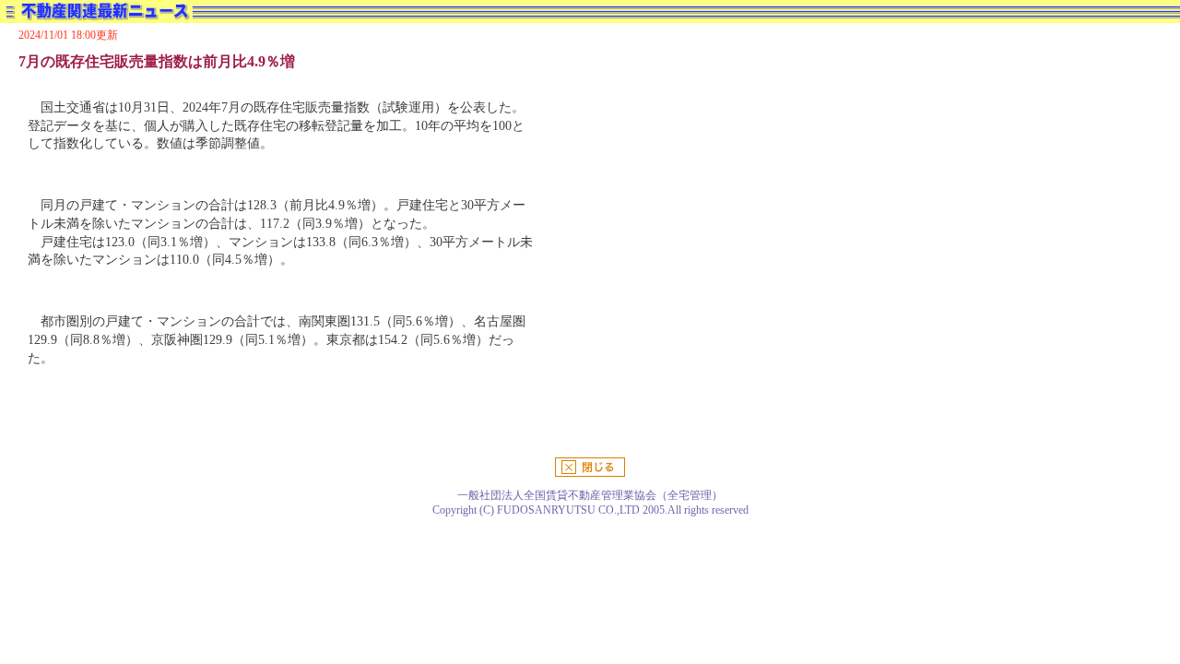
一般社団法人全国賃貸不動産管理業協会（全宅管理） (590, 495)
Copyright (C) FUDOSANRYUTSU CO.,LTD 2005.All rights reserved (590, 510)
